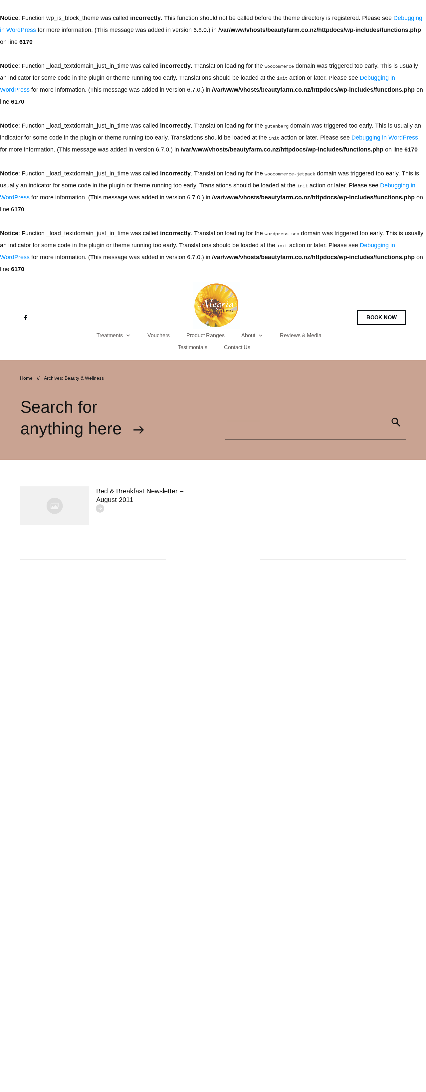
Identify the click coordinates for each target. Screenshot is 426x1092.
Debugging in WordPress (384, 137)
